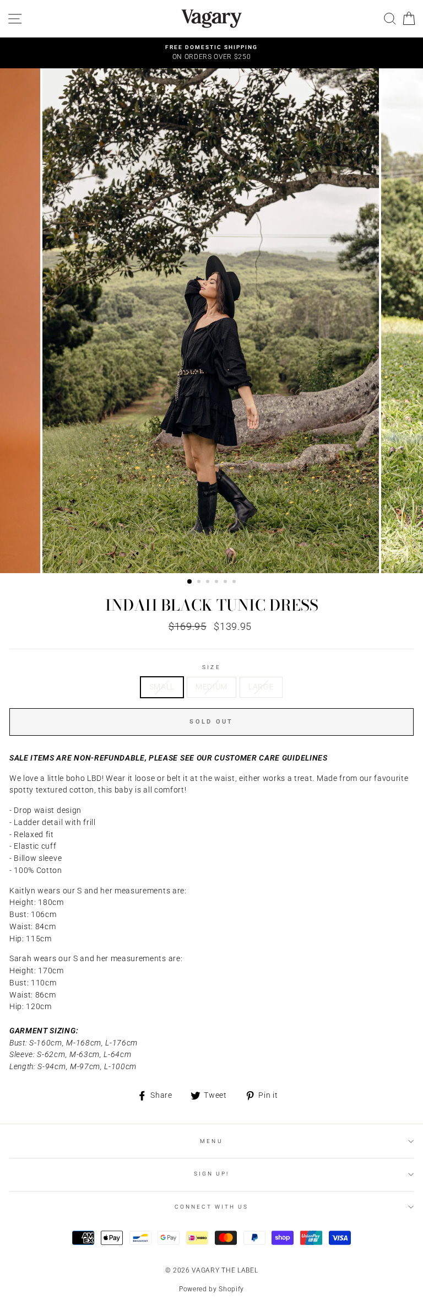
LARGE (261, 686)
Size (211, 667)
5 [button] (226, 582)
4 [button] (217, 582)
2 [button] (200, 582)
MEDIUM (211, 686)
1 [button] (190, 582)
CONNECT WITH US (212, 1207)
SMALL (162, 686)
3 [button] (209, 582)
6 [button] (235, 582)
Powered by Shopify (211, 1289)
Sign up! (211, 1174)
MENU (211, 1141)
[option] (211, 53)
